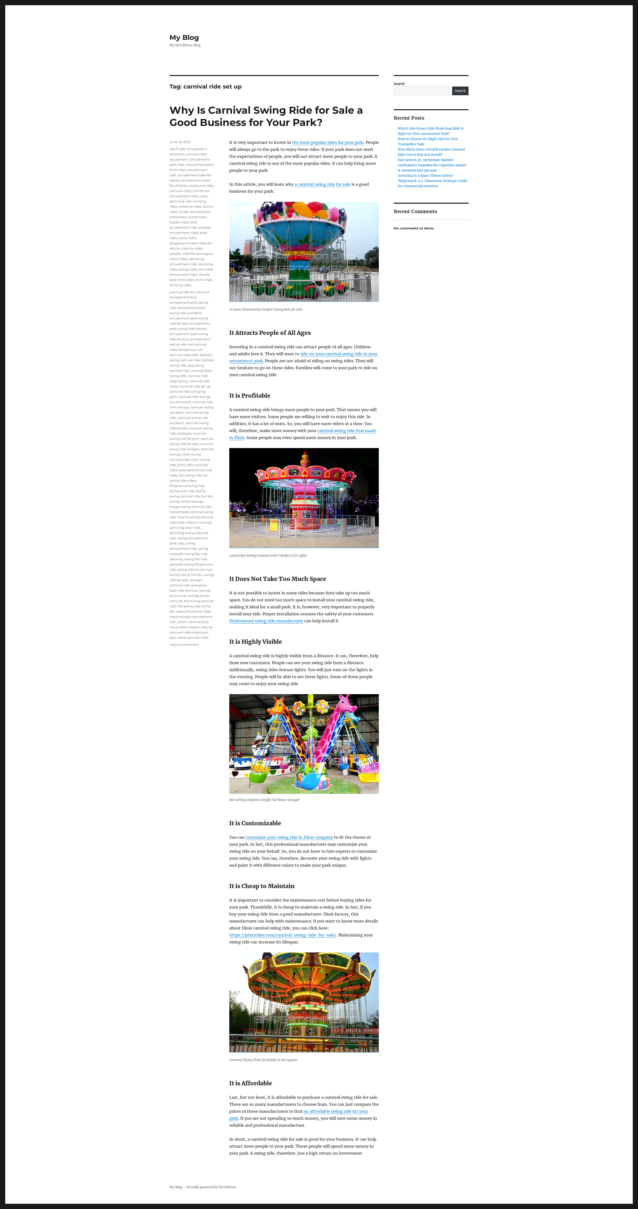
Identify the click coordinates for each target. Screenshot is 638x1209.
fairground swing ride (187, 486)
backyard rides (202, 185)
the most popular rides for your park (328, 142)
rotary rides (178, 259)
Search (399, 84)
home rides (197, 217)
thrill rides (204, 280)
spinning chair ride (184, 528)
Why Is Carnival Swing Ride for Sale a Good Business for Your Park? (266, 116)
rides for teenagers (197, 254)
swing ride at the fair (186, 575)
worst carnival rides (192, 638)
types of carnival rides (193, 611)
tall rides (206, 269)
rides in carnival (199, 522)
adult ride (177, 149)
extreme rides (190, 206)
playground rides (183, 243)
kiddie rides (179, 222)
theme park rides (183, 275)
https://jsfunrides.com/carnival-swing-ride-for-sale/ (282, 934)
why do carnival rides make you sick (191, 632)
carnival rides (180, 191)
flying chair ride (182, 491)
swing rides (188, 269)
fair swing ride (190, 475)
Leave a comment (184, 645)
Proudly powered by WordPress (211, 1187)
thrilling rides (180, 285)
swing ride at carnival (194, 569)
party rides (187, 238)
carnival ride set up (195, 386)
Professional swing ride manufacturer (266, 620)
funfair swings (192, 501)
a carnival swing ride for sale (322, 184)
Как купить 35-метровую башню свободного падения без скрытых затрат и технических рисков (432, 165)
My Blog (184, 37)
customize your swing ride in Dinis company (289, 837)
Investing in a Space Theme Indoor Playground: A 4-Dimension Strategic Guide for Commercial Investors (432, 181)
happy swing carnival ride (190, 507)
